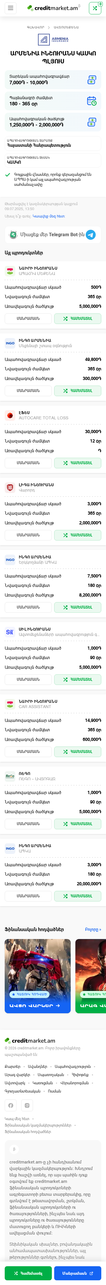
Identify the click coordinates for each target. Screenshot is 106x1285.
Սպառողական (51, 1075)
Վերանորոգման (74, 1083)
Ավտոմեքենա (66, 27)
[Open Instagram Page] (27, 1105)
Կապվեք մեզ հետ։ (49, 216)
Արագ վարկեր (17, 1075)
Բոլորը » (93, 929)
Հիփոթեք (80, 1075)
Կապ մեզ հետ (17, 1119)
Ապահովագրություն (73, 1066)
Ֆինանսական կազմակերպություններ (38, 1125)
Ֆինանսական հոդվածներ (28, 1131)
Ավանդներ (37, 1066)
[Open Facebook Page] (10, 1105)
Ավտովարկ (15, 1083)
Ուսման (54, 1091)
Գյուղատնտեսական (22, 1091)
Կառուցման (43, 1083)
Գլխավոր (35, 27)
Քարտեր (12, 1066)
